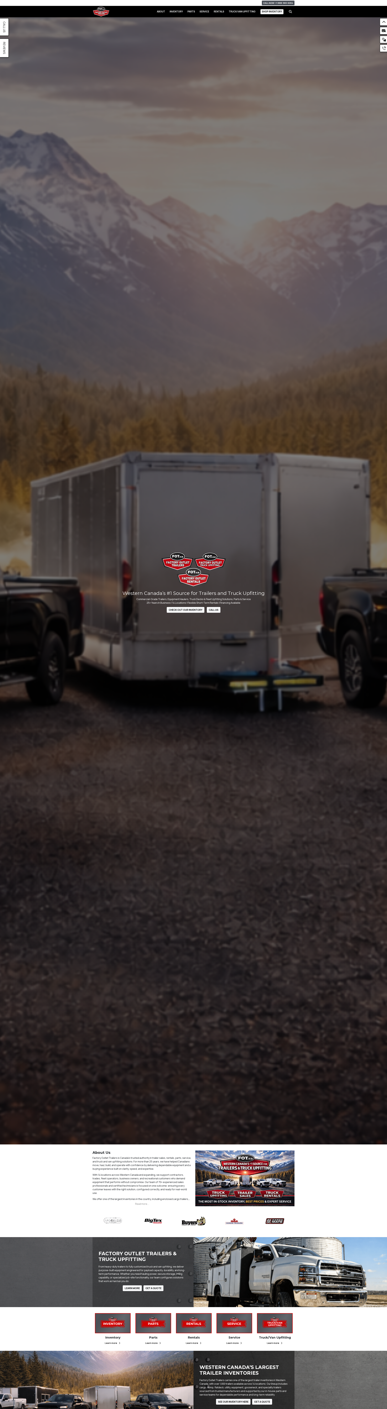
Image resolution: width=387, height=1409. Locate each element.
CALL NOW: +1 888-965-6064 (278, 3)
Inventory (176, 11)
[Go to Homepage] (101, 11)
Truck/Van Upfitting (242, 11)
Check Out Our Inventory (185, 610)
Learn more (111, 1343)
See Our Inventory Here (233, 1401)
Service (204, 11)
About (161, 11)
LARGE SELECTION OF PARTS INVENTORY (175, 3)
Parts (191, 11)
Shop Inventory (272, 11)
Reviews (4, 48)
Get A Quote (153, 1288)
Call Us (213, 610)
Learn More (132, 1288)
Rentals (219, 11)
